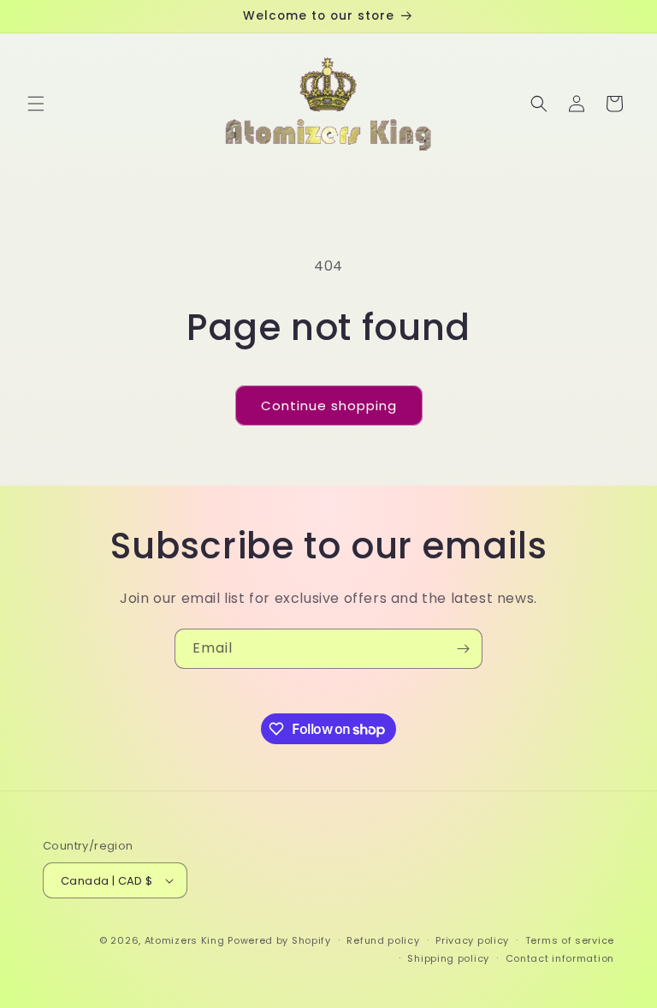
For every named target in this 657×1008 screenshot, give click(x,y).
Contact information (560, 958)
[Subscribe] (463, 649)
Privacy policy (472, 940)
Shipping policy (448, 958)
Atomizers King (185, 940)
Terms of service (569, 940)
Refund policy (382, 940)
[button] (36, 103)
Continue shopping (329, 406)
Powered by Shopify (279, 940)
